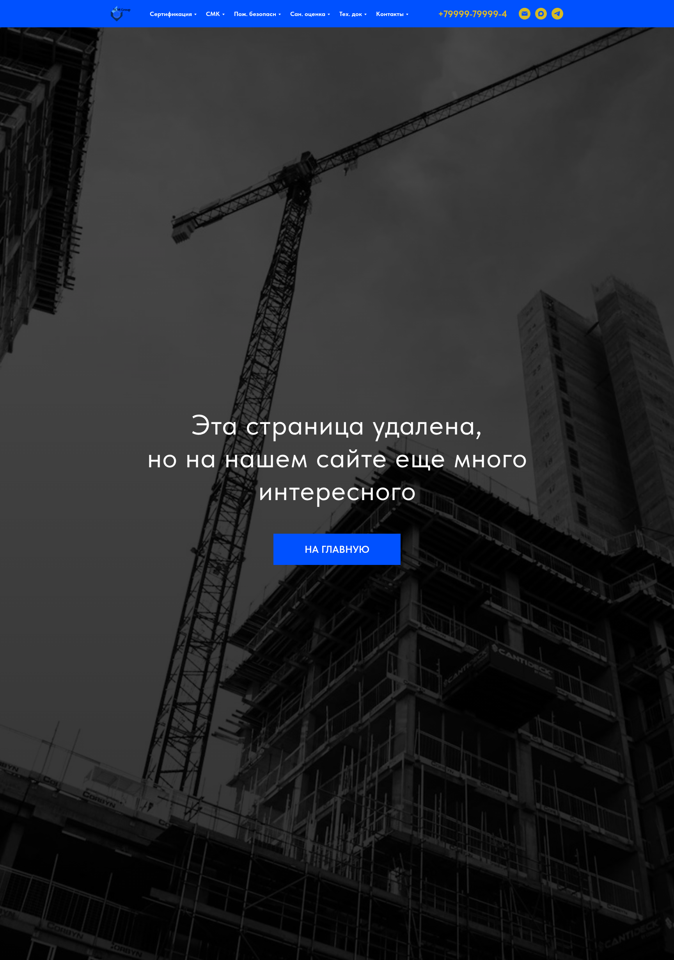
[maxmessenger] (541, 14)
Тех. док (350, 14)
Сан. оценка (307, 14)
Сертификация (171, 14)
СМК (213, 14)
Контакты (390, 14)
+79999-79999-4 (472, 14)
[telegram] (557, 14)
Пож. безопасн (255, 14)
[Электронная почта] (524, 14)
